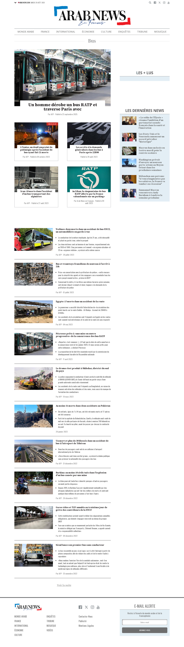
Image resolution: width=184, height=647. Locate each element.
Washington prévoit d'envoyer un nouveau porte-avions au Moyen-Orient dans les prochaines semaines (151, 165)
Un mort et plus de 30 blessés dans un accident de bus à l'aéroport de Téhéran (82, 442)
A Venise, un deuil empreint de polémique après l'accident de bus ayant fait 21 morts (36, 150)
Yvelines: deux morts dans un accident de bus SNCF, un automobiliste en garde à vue (83, 230)
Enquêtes (124, 31)
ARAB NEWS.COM (25, 2)
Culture (106, 31)
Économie (88, 31)
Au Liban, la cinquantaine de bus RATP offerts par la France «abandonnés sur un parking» (89, 194)
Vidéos (50, 630)
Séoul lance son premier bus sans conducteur (80, 545)
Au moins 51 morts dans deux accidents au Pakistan (83, 406)
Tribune (142, 31)
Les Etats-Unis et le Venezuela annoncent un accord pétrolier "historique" (151, 138)
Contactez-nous (86, 616)
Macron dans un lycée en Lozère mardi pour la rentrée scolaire (152, 150)
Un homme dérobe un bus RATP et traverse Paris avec (62, 107)
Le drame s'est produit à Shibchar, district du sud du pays (82, 369)
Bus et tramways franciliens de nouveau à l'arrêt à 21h (83, 265)
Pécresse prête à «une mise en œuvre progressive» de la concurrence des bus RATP (80, 335)
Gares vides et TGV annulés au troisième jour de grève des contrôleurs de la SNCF (81, 508)
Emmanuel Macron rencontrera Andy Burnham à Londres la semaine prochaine (150, 194)
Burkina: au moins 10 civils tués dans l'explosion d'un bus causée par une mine (81, 474)
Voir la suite (64, 585)
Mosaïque (160, 31)
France (45, 31)
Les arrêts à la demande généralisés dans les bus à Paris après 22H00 (89, 150)
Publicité (82, 621)
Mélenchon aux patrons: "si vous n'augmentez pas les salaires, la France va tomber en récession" (152, 180)
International (65, 31)
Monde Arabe (26, 31)
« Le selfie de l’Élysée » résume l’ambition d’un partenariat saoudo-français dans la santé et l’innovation (152, 122)
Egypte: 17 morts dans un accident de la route (80, 301)
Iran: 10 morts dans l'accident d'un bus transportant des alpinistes (36, 194)
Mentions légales (86, 625)
